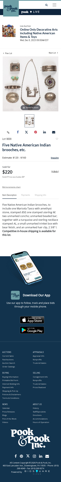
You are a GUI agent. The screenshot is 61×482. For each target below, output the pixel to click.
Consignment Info (40, 377)
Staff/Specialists (39, 412)
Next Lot (52, 53)
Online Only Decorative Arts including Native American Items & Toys (39, 33)
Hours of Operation (41, 422)
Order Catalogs (8, 366)
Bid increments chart (11, 187)
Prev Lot (8, 53)
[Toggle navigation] (54, 5)
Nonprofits (37, 359)
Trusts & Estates (39, 363)
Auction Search (8, 363)
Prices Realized (39, 387)
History (36, 408)
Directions (37, 415)
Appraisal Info (38, 356)
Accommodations (40, 419)
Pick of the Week (9, 419)
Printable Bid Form (10, 380)
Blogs (4, 415)
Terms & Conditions (10, 398)
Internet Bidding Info (11, 384)
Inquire (55, 157)
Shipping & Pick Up (10, 391)
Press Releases (8, 412)
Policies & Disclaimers (11, 394)
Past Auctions (7, 359)
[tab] (9, 196)
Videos (5, 422)
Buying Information (10, 377)
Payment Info (8, 387)
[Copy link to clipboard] (8, 132)
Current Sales (8, 356)
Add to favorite (57, 139)
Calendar (6, 408)
